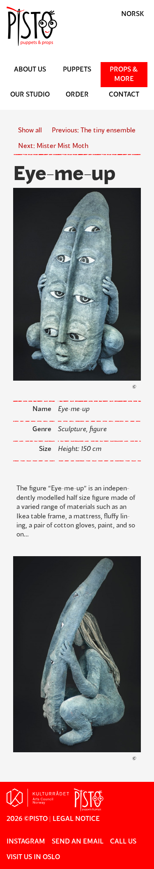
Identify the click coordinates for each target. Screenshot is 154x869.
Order (77, 95)
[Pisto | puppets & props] (77, 44)
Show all (30, 130)
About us (30, 70)
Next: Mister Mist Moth (53, 146)
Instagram (26, 842)
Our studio (30, 95)
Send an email (77, 842)
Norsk (132, 14)
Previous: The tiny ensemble (94, 130)
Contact (124, 95)
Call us (123, 842)
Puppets (77, 70)
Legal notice (76, 819)
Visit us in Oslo (33, 857)
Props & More (124, 74)
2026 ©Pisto (27, 819)
